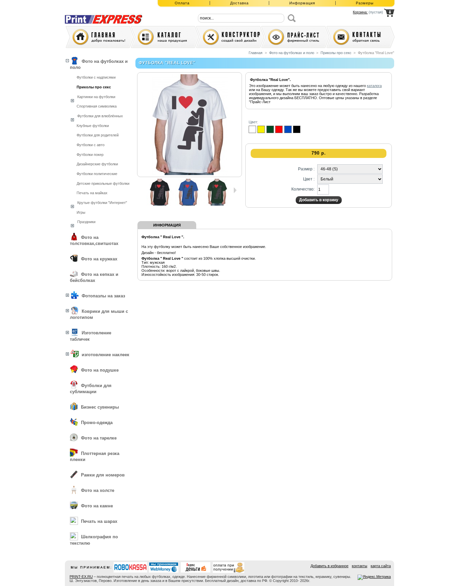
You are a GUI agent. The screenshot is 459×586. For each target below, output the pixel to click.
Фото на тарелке (99, 438)
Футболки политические (97, 174)
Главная (255, 53)
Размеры (365, 3)
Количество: (303, 189)
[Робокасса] (130, 567)
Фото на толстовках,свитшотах (94, 240)
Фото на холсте (97, 490)
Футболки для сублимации (91, 388)
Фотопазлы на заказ (103, 295)
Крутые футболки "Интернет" (102, 203)
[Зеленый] (270, 129)
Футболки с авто (91, 145)
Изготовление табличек (90, 335)
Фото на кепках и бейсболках (94, 277)
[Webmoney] (164, 567)
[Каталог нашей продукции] (165, 37)
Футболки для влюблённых (100, 116)
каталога (374, 86)
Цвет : (309, 179)
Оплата (182, 3)
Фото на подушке (100, 370)
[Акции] (230, 37)
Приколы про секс (94, 87)
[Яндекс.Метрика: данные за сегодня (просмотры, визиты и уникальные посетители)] (374, 577)
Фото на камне (97, 505)
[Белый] (252, 129)
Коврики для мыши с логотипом (99, 314)
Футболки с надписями (96, 77)
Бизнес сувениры (100, 407)
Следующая (235, 190)
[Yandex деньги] (196, 567)
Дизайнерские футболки (97, 164)
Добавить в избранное (329, 566)
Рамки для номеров (103, 474)
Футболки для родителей (98, 135)
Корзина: (360, 12)
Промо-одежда (97, 422)
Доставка (239, 3)
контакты (359, 566)
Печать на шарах (99, 521)
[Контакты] (360, 37)
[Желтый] (261, 129)
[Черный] (296, 129)
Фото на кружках (99, 258)
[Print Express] (109, 14)
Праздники (86, 222)
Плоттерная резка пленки (94, 456)
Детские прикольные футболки (103, 183)
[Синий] (288, 129)
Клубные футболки (93, 126)
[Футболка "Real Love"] (160, 204)
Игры (81, 212)
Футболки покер (90, 155)
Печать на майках (92, 193)
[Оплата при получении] (229, 567)
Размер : (306, 169)
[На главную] (100, 37)
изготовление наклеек (105, 354)
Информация (302, 3)
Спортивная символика (97, 106)
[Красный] (279, 129)
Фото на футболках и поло (99, 64)
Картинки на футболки (96, 97)
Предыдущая (144, 190)
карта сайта (381, 566)
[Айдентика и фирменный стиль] (295, 37)
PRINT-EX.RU (81, 577)
